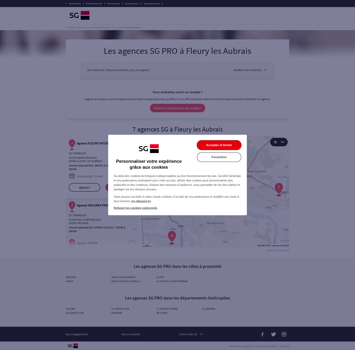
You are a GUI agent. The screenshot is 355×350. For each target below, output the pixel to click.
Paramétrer (219, 157)
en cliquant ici (141, 201)
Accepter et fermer (219, 145)
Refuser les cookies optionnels (135, 208)
